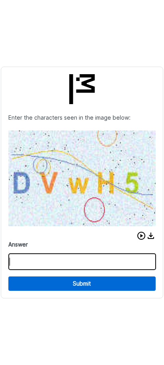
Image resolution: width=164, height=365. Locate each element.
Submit (82, 283)
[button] (141, 236)
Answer (18, 244)
